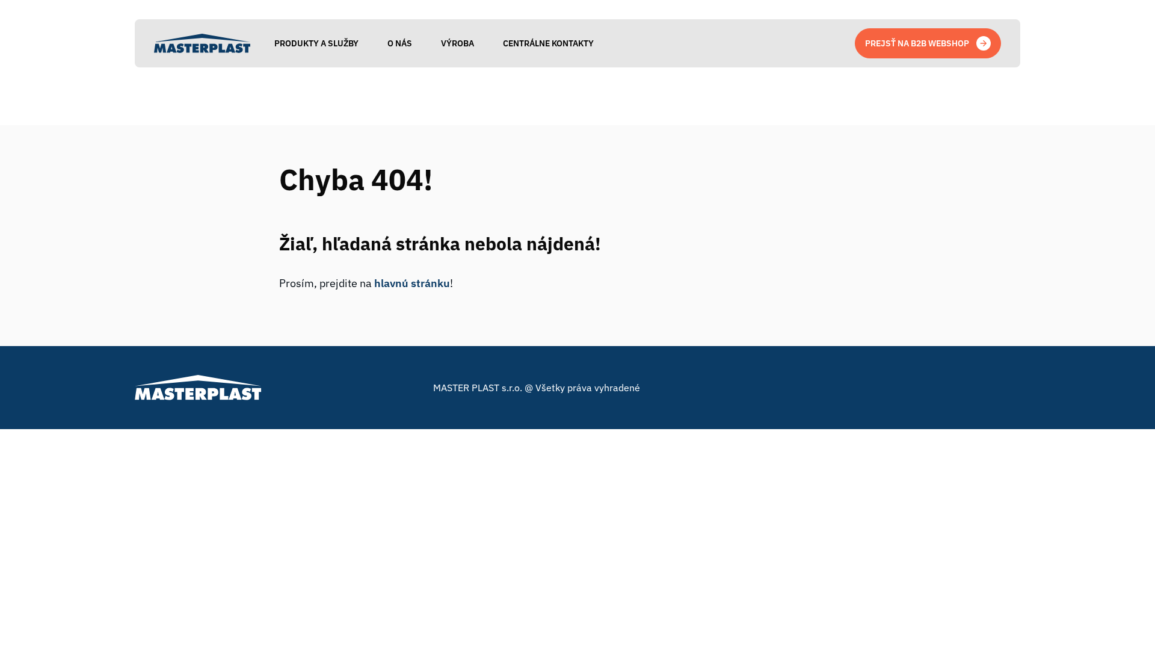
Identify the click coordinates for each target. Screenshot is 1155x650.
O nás (399, 43)
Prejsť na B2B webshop (917, 43)
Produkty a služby (316, 43)
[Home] (202, 43)
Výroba (457, 43)
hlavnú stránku (412, 283)
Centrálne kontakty (548, 43)
